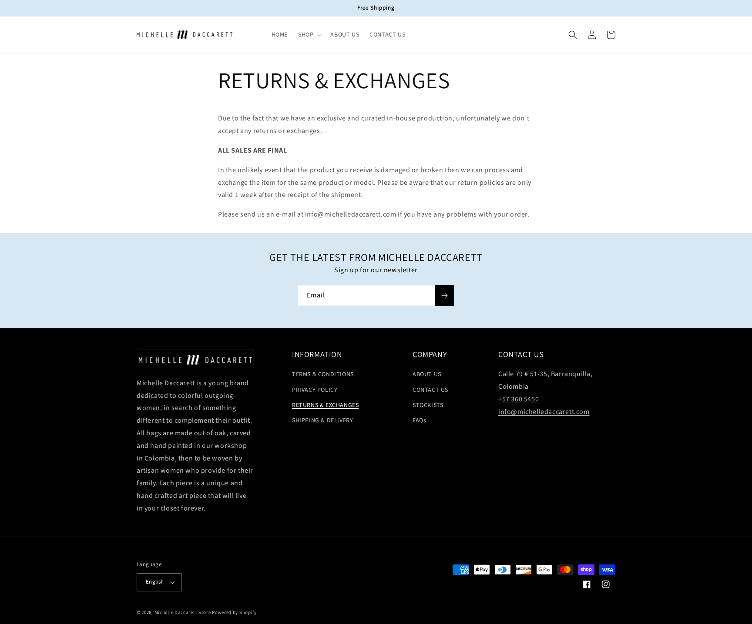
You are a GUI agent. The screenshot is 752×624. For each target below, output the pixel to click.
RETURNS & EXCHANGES (325, 405)
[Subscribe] (444, 295)
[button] (309, 35)
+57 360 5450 (518, 399)
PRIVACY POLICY (314, 390)
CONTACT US (430, 390)
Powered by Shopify (234, 612)
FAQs (419, 420)
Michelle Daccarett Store (182, 612)
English (155, 582)
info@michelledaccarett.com (544, 412)
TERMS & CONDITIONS (323, 374)
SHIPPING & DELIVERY (322, 420)
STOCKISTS (428, 405)
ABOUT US (427, 374)
